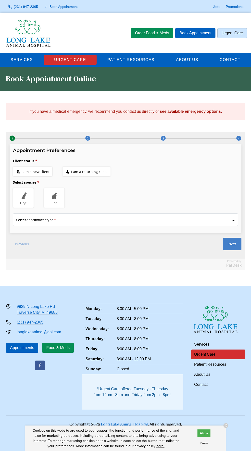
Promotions (234, 7)
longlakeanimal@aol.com (39, 332)
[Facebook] (40, 365)
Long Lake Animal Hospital (124, 424)
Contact (230, 60)
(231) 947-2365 (30, 322)
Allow (204, 433)
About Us (187, 60)
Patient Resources (130, 60)
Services (22, 60)
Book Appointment (195, 33)
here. (160, 446)
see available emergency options (190, 111)
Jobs (216, 7)
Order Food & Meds (152, 33)
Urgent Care (232, 33)
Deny (204, 443)
